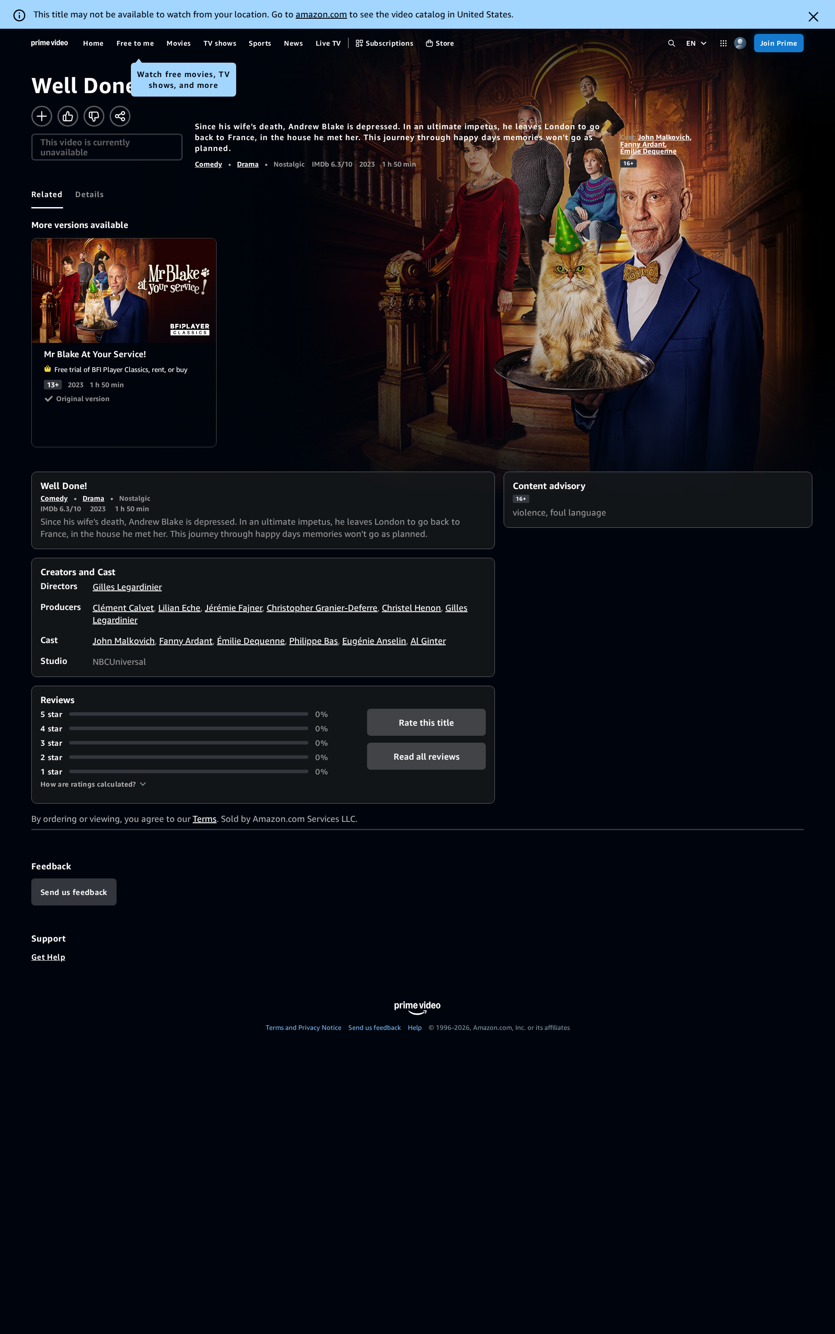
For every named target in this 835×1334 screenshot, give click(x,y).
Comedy (208, 164)
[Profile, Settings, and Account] (740, 43)
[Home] (49, 43)
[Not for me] (94, 116)
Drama (248, 164)
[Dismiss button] (813, 17)
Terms (205, 819)
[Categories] (723, 43)
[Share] (120, 116)
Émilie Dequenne (648, 151)
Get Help (48, 957)
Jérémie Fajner (233, 608)
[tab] (47, 194)
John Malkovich (664, 137)
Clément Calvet (123, 608)
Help (415, 1027)
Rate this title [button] (426, 722)
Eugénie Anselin (374, 641)
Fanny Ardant (642, 144)
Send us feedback (374, 1027)
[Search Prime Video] (671, 43)
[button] (93, 784)
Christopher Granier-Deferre (322, 608)
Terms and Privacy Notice (303, 1027)
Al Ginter (428, 641)
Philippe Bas (313, 641)
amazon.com (321, 14)
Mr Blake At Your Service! (124, 290)
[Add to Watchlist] (41, 116)
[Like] (67, 116)
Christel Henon (411, 608)
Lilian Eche (179, 608)
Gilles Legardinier (127, 587)
